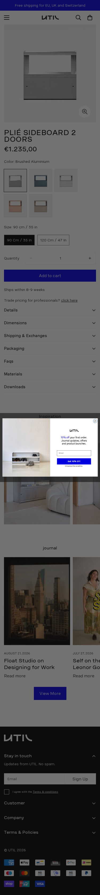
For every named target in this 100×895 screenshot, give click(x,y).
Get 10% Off (73, 461)
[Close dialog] (95, 421)
